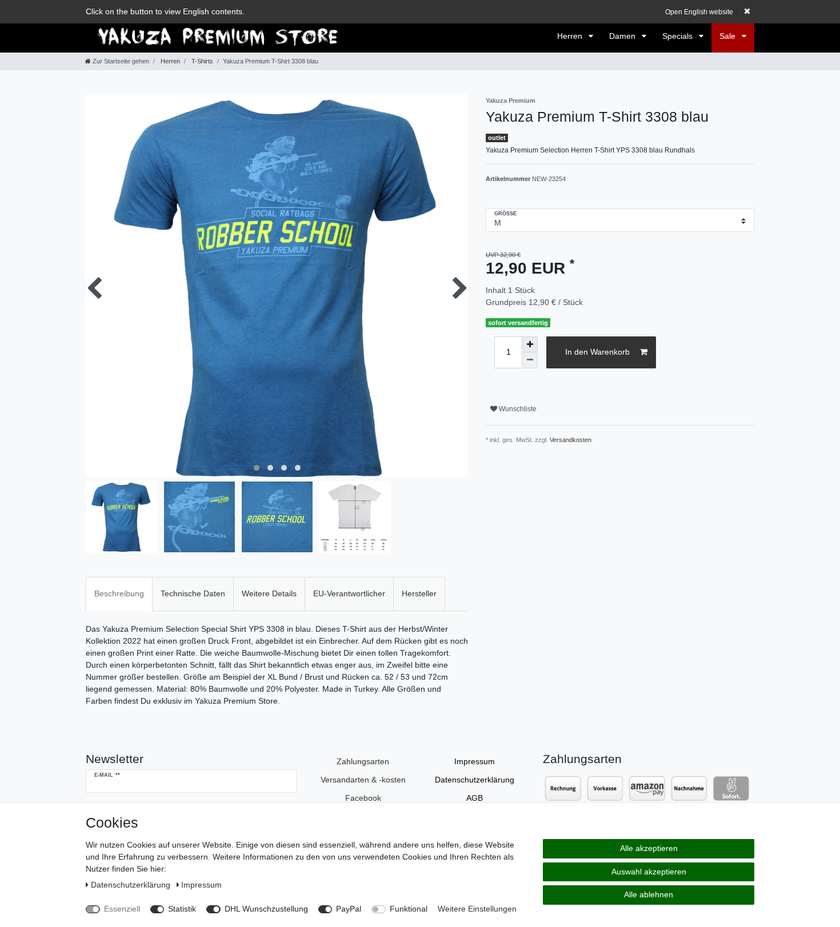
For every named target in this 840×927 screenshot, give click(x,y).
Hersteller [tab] (419, 593)
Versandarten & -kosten (363, 779)
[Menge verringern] (530, 360)
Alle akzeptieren (649, 848)
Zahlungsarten (363, 761)
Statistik (182, 908)
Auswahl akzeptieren (648, 871)
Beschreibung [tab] (119, 593)
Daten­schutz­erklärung (474, 779)
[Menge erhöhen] (530, 344)
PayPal (348, 908)
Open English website (699, 12)
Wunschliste (517, 409)
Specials (678, 36)
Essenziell (122, 908)
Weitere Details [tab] (269, 593)
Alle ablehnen (648, 894)
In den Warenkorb (597, 351)
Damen (623, 36)
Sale (728, 36)
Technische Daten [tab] (193, 593)
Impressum (474, 761)
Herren (571, 36)
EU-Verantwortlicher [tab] (349, 593)
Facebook (363, 797)
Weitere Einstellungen (477, 908)
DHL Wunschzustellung (266, 908)
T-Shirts (201, 61)
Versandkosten (570, 439)
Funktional (408, 908)
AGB (474, 797)
